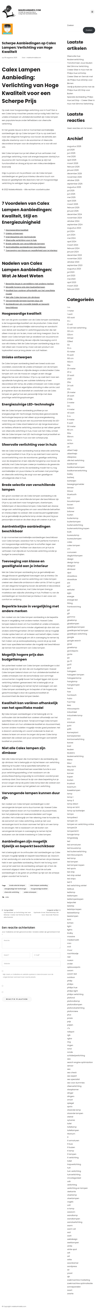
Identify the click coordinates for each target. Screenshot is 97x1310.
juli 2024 (71, 231)
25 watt (70, 395)
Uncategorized (74, 1178)
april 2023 (71, 282)
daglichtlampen (75, 555)
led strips (71, 878)
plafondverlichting (75, 1008)
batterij (70, 477)
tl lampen (71, 1154)
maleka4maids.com (29, 10)
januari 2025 (73, 211)
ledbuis (70, 889)
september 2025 (74, 183)
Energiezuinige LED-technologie (21, 236)
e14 (68, 583)
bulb (69, 531)
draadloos (72, 576)
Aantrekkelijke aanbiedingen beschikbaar (26, 247)
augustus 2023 (74, 268)
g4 (68, 610)
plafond (71, 997)
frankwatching (74, 606)
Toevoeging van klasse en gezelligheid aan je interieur (31, 250)
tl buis (70, 1144)
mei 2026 (71, 156)
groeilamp (72, 647)
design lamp (73, 562)
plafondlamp (73, 1001)
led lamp (71, 858)
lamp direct (72, 804)
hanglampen (73, 685)
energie (70, 596)
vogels (70, 1201)
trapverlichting (74, 1164)
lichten (70, 923)
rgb (68, 1035)
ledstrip (70, 906)
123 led (70, 338)
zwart (69, 1290)
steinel (70, 1116)
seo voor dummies (76, 1082)
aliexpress (71, 457)
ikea (69, 705)
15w (68, 365)
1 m (68, 307)
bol (68, 497)
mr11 (69, 946)
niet (69, 957)
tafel (69, 1123)
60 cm (70, 429)
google (70, 637)
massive (71, 936)
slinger (70, 1093)
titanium (71, 1133)
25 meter (71, 392)
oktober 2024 (73, 221)
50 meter (71, 426)
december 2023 (74, 255)
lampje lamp (73, 834)
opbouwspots (73, 967)
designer (71, 566)
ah (68, 446)
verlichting (72, 1184)
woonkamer (72, 1263)
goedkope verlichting (77, 634)
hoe (69, 691)
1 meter (70, 310)
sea (69, 1059)
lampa (70, 814)
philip (69, 980)
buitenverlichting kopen (78, 528)
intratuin (71, 722)
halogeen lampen (75, 674)
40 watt (70, 412)
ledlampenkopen (75, 899)
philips (70, 984)
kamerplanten (74, 736)
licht (69, 919)
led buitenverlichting (76, 851)
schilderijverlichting (76, 1055)
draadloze (72, 579)
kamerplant (72, 732)
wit (68, 1256)
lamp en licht (73, 807)
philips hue (72, 987)
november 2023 (74, 258)
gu (68, 657)
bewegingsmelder (75, 484)
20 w (69, 372)
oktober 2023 (73, 262)
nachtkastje (72, 953)
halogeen (71, 671)
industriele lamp (74, 715)
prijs (69, 1021)
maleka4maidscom (33, 57)
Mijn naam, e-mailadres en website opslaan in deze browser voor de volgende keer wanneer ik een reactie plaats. (28, 975)
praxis (70, 1018)
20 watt (70, 375)
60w (69, 433)
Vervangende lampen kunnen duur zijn (24, 300)
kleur (69, 763)
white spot (72, 1249)
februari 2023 (73, 289)
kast (69, 746)
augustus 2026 (74, 146)
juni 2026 (71, 153)
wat (69, 1232)
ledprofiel (71, 902)
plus (69, 1014)
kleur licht (71, 766)
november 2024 (74, 217)
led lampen (72, 861)
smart (70, 1099)
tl (67, 1137)
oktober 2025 (73, 180)
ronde (70, 1052)
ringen (70, 1045)
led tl (69, 882)
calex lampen (73, 545)
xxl (68, 1269)
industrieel (72, 712)
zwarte (70, 1293)
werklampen (73, 1242)
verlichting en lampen (77, 1188)
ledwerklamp (73, 912)
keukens (71, 753)
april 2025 (71, 200)
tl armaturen (73, 1140)
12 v (68, 321)
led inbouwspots (75, 855)
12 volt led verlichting (76, 327)
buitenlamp (72, 518)
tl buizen (71, 1147)
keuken (70, 749)
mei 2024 (71, 238)
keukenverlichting (75, 756)
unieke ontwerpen (30, 892)
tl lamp (70, 1150)
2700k (69, 399)
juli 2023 (70, 272)
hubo (69, 698)
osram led (72, 974)
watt (69, 1235)
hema (70, 688)
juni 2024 (71, 234)
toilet (69, 1161)
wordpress (72, 1266)
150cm (70, 361)
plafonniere (72, 1011)
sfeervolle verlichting (11, 892)
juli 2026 (71, 149)
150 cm (70, 358)
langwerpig (72, 838)
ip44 (69, 725)
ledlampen (72, 895)
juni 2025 (71, 194)
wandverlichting (74, 1222)
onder (70, 963)
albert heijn (72, 450)
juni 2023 (71, 275)
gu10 (69, 664)
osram (70, 970)
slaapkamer (73, 1089)
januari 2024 (73, 251)
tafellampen (73, 1130)
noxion (70, 960)
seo (68, 1069)
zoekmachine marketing (78, 1280)
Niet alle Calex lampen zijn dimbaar (23, 297)
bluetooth (72, 494)
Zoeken (70, 25)
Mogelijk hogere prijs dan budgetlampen (25, 287)
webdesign (72, 1239)
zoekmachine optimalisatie (80, 1283)
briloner (70, 511)
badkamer (72, 463)
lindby (70, 933)
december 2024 (74, 214)
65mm (70, 436)
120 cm (70, 331)
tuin (69, 1167)
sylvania (71, 1120)
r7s (68, 1028)
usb (69, 1181)
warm (70, 1225)
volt (69, 1205)
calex (7, 897)
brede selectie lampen (17, 885)
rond (69, 1048)
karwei (70, 742)
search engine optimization (80, 1062)
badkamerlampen (76, 467)
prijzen (70, 1025)
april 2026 (71, 160)
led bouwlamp (74, 848)
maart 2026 (72, 163)
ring (69, 1042)
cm (68, 549)
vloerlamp (72, 1195)
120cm (70, 334)
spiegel (70, 1103)
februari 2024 (73, 248)
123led (70, 341)
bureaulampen (74, 538)
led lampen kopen (75, 865)
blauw (70, 491)
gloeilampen (73, 623)
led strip (71, 872)
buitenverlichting (75, 525)
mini (69, 943)
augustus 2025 (74, 187)
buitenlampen (74, 521)
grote (69, 654)
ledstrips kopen (74, 909)
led (68, 841)
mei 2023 (71, 279)
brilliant (70, 508)
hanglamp (72, 681)
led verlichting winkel (76, 885)
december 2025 (74, 173)
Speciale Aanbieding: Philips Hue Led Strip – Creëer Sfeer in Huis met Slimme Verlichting (81, 100)
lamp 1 (70, 797)
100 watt (71, 317)
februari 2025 (73, 207)
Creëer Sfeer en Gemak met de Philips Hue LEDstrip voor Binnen (80, 80)
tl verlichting (73, 1157)
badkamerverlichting (77, 470)
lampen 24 (72, 821)
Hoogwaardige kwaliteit (17, 230)
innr (69, 719)
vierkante (71, 1191)
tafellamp (72, 1127)
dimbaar (71, 569)
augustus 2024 (74, 228)
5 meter (70, 419)
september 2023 (74, 265)
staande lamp (74, 1110)
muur (69, 950)
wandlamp (72, 1215)
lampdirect (72, 817)
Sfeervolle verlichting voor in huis (21, 240)
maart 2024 (72, 245)
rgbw (69, 1038)
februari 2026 (73, 166)
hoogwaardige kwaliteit (39, 889)
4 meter (71, 409)
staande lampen (75, 1113)
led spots (71, 868)
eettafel (71, 589)
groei (69, 644)
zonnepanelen (74, 1286)
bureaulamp (73, 535)
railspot (70, 1031)
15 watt (70, 355)
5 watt (70, 423)
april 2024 (71, 241)
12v (68, 344)
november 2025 (74, 177)
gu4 (69, 668)
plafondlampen (74, 1004)
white (69, 1246)
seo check (72, 1072)
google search (74, 640)
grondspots (72, 651)
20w (69, 382)
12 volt (70, 324)
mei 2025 (71, 197)
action (70, 443)
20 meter (71, 368)
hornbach (72, 695)
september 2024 (75, 224)
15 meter (71, 351)
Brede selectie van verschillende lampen (25, 243)
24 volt (70, 385)
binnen (70, 487)
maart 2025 (72, 204)
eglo (69, 593)
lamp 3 (70, 800)
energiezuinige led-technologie (15, 889)
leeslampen (72, 916)
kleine (69, 759)
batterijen (71, 480)
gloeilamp (72, 620)
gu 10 (69, 661)
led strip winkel (74, 875)
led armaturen (74, 844)
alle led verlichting (75, 460)
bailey (70, 474)
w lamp (70, 1208)
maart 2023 (72, 285)
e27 (68, 586)
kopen (70, 776)
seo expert (72, 1076)
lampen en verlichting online (80, 824)
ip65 (69, 729)
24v (68, 389)
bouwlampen (73, 501)
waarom (71, 1212)
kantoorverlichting (75, 739)
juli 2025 (70, 190)
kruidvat (71, 783)
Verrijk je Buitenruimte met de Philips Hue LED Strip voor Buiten (80, 90)
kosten (70, 780)
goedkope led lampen (77, 630)
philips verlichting (75, 994)
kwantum (71, 787)
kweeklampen (73, 790)
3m (68, 406)
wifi (68, 1252)
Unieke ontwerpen (14, 233)
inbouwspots (73, 708)
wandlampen (73, 1218)
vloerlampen (73, 1198)
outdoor (71, 977)
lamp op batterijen (76, 810)
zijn (68, 1276)
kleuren (70, 770)
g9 (68, 613)
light (69, 926)
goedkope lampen (76, 627)
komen (70, 773)
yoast (69, 1273)
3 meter (70, 402)
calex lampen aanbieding (39, 885)
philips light (72, 991)
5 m (69, 416)
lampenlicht (73, 831)
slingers (70, 1096)
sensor (70, 1065)
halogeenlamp (74, 678)
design (70, 559)
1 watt (70, 314)
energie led (72, 600)
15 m (69, 348)
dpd (69, 572)
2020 (69, 378)
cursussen (72, 552)
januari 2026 (73, 170)
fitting (70, 603)
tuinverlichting (74, 1174)
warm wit (71, 1229)
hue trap (71, 702)
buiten (70, 514)
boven (70, 504)
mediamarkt (73, 940)
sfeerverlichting (74, 1086)
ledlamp (71, 892)
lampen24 (72, 827)
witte (69, 1259)
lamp (69, 793)
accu (69, 440)
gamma (71, 617)
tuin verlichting (74, 1171)
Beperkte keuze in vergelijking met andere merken (30, 283)
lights (69, 929)
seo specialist (73, 1079)
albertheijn (72, 453)
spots (69, 1106)
